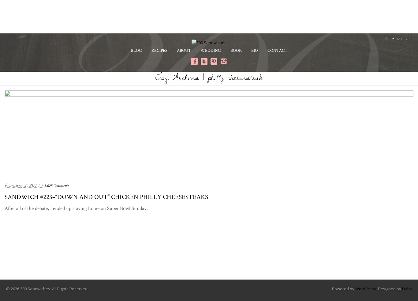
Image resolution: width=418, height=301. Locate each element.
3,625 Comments (56, 185)
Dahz (407, 288)
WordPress (365, 288)
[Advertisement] (209, 16)
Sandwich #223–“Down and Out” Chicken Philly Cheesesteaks (106, 196)
